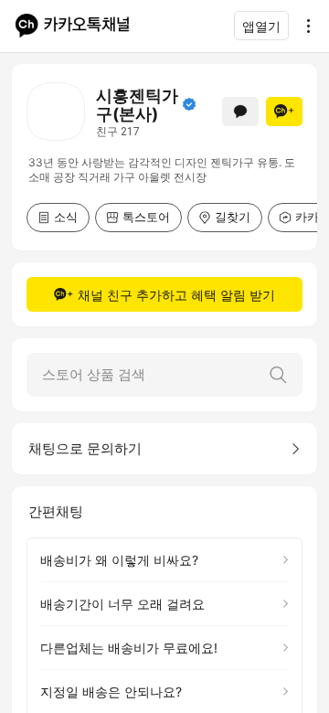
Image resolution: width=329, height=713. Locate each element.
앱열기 (261, 26)
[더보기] (303, 26)
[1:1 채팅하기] (240, 111)
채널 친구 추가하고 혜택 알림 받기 (176, 295)
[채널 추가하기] (284, 111)
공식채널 (189, 104)
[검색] (277, 374)
